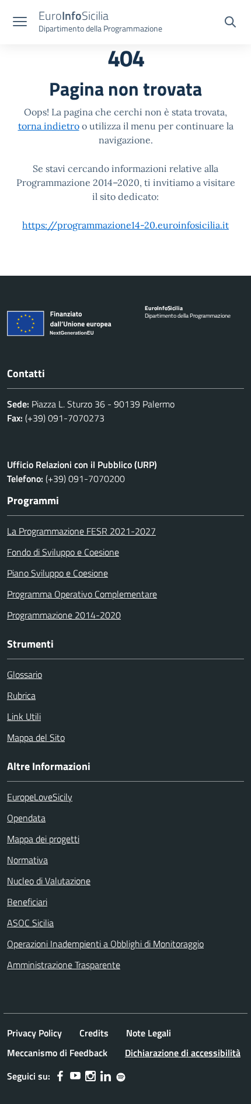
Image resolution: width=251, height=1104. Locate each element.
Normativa (27, 860)
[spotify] (121, 1076)
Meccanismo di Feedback (57, 1053)
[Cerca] (230, 23)
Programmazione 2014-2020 (64, 615)
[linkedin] (105, 1076)
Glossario (24, 674)
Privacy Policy (34, 1033)
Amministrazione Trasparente (63, 965)
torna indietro (48, 126)
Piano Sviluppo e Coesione (57, 573)
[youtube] (75, 1076)
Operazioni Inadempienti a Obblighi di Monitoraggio (105, 944)
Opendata (26, 818)
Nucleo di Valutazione (48, 881)
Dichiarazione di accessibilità (182, 1053)
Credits (94, 1033)
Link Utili (24, 716)
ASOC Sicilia (30, 923)
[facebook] (60, 1076)
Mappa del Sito (36, 737)
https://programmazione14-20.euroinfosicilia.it (125, 225)
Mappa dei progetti (43, 839)
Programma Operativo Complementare (82, 594)
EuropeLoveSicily (39, 797)
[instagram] (90, 1076)
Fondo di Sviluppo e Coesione (63, 552)
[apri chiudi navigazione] (20, 23)
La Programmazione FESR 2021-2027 (81, 531)
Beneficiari (27, 902)
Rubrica (21, 695)
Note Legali (148, 1033)
